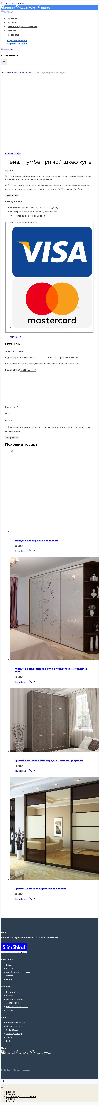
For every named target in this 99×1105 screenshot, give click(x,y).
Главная (12, 18)
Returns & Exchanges (15, 1022)
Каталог (12, 22)
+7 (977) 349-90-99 (17, 40)
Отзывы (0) (15, 336)
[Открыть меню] (4, 62)
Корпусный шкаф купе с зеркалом (36, 540)
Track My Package (14, 1033)
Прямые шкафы (13, 153)
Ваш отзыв (11, 407)
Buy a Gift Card (12, 992)
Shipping (10, 1037)
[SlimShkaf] (7, 12)
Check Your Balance (14, 999)
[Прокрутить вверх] (3, 1082)
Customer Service (14, 1026)
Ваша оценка (12, 369)
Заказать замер (12, 195)
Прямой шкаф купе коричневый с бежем (40, 888)
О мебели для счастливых (22, 26)
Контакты (13, 34)
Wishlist (9, 995)
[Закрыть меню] (2, 1087)
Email (8, 420)
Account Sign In (12, 1002)
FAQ (8, 1041)
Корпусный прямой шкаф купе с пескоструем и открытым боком (51, 670)
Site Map (10, 1010)
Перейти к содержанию (13, 3)
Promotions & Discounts (17, 1006)
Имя (8, 413)
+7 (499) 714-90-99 (17, 43)
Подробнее (20, 551)
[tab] (52, 337)
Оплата (12, 30)
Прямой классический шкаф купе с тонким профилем (48, 760)
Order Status (12, 1030)
